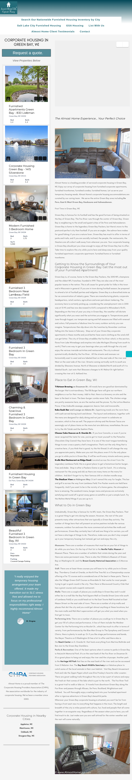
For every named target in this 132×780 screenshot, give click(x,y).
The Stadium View (64, 479)
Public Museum (114, 549)
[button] (7, 617)
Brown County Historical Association (99, 561)
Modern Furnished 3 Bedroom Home (21, 227)
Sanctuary (100, 665)
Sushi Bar (64, 410)
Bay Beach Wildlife (86, 665)
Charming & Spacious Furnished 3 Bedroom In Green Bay (21, 414)
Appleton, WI (26, 724)
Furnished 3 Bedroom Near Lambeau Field (19, 291)
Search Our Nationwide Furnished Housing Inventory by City (60, 19)
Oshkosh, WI (26, 732)
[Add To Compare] (44, 98)
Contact (85, 31)
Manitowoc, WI (26, 728)
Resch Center (64, 642)
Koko (57, 410)
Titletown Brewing (64, 386)
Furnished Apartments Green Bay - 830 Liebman (21, 109)
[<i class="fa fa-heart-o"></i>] (40, 98)
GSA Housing (75, 25)
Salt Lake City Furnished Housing (39, 25)
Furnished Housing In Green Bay (22, 475)
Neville (104, 549)
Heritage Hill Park (68, 661)
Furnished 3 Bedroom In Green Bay (21, 351)
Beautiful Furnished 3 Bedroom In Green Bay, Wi (21, 535)
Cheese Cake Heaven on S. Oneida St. (73, 433)
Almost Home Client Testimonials (53, 31)
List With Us (96, 25)
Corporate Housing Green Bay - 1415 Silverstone (21, 169)
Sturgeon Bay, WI (26, 736)
